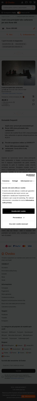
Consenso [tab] (5, 181)
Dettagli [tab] (15, 181)
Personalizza (17, 217)
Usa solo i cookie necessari (18, 224)
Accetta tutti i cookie (18, 211)
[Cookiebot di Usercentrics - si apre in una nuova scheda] (26, 175)
